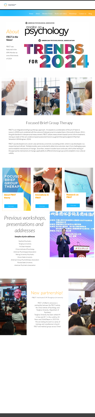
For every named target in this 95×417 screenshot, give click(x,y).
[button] (42, 206)
